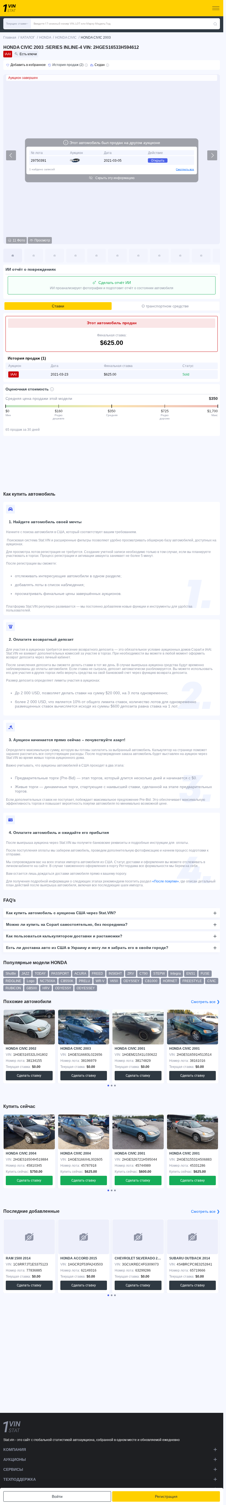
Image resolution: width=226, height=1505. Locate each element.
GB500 (31, 988)
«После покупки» (165, 881)
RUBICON (13, 988)
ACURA (80, 973)
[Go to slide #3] (54, 255)
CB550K (67, 981)
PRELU (84, 981)
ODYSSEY (131, 981)
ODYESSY (63, 988)
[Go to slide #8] (159, 255)
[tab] (108, 1085)
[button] (17, 24)
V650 (114, 981)
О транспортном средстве (165, 306)
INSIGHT (115, 973)
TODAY (40, 973)
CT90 (143, 973)
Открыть (158, 161)
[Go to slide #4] (75, 255)
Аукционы (14, 1459)
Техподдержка (19, 1479)
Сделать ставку (29, 1076)
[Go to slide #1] (12, 255)
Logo (30, 981)
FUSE (205, 973)
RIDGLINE (13, 981)
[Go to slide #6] (117, 255)
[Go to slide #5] (96, 255)
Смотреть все (185, 169)
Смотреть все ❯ (205, 1001)
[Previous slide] (11, 155)
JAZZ (25, 973)
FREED (97, 973)
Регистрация (166, 1496)
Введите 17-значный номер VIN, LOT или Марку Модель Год (72, 23)
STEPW (159, 973)
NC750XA (47, 981)
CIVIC (211, 981)
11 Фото (19, 240)
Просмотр (42, 240)
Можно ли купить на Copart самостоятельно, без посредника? (67, 924)
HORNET (170, 981)
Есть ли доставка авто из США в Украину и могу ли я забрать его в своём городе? (87, 947)
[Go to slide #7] (138, 255)
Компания (14, 1449)
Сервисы (13, 1469)
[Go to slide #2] (33, 255)
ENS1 (190, 973)
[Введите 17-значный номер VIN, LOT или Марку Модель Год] (215, 24)
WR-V (100, 981)
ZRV (130, 973)
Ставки (58, 306)
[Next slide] (212, 155)
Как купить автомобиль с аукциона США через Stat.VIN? (61, 913)
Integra (175, 973)
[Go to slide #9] (180, 255)
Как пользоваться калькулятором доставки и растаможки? (64, 936)
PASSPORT (60, 973)
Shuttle (11, 973)
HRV (46, 988)
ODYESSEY (86, 988)
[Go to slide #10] (201, 255)
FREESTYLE (192, 981)
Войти (57, 1496)
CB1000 (151, 981)
